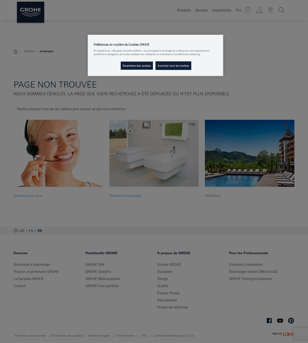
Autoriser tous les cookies (173, 65)
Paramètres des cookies (137, 65)
